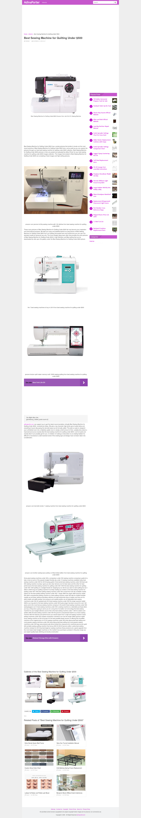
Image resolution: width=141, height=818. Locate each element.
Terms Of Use (72, 809)
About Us (79, 809)
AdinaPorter (32, 2)
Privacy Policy (86, 809)
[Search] (115, 2)
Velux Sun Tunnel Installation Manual (68, 743)
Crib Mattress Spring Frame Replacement (69, 768)
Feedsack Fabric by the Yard (102, 106)
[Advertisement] (70, 19)
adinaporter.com (29, 424)
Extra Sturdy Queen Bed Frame (34, 743)
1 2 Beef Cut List (98, 221)
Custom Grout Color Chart (33, 768)
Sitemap (53, 809)
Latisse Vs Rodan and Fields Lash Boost (37, 793)
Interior (44, 2)
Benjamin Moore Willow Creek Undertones (69, 793)
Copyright (65, 809)
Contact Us (59, 809)
